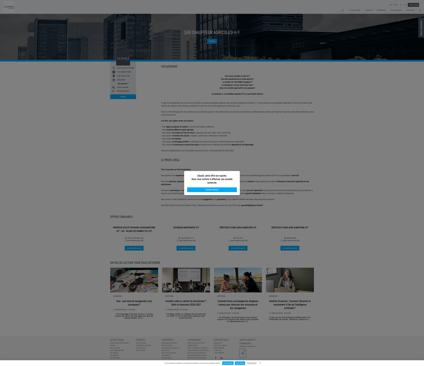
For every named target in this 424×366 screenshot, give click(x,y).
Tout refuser (240, 363)
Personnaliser (251, 363)
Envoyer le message (399, 62)
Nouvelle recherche (212, 190)
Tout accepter (228, 363)
